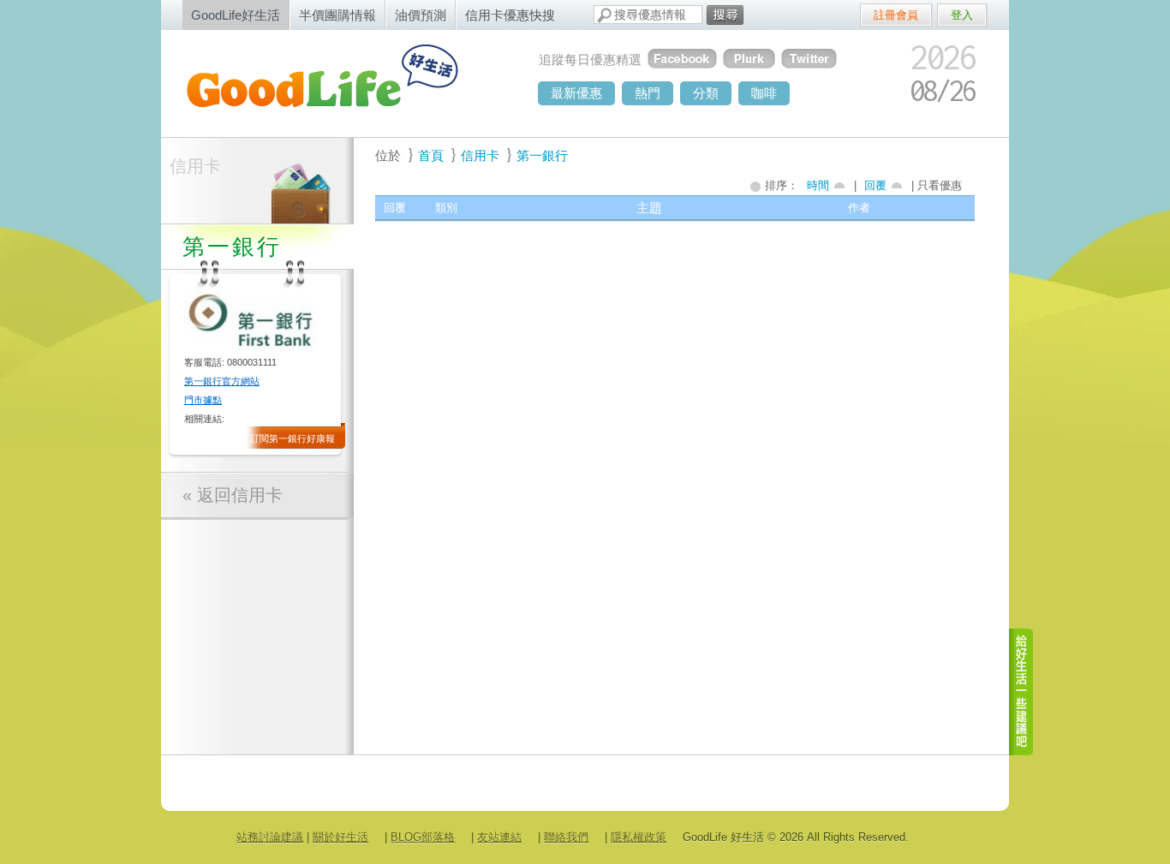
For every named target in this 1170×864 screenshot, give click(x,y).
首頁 (431, 155)
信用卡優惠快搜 (510, 15)
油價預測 (420, 15)
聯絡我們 (566, 837)
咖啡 (764, 93)
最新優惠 (576, 93)
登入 (962, 15)
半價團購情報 (337, 15)
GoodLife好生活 (235, 15)
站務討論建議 (269, 837)
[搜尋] (725, 15)
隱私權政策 (638, 837)
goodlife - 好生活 (341, 82)
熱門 (647, 93)
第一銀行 (542, 155)
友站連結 (499, 837)
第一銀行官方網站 (222, 381)
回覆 (875, 185)
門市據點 (203, 400)
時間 (818, 185)
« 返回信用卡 (232, 495)
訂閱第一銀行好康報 (292, 438)
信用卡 (195, 166)
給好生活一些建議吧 (1022, 692)
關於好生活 (340, 837)
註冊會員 (896, 15)
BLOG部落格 (423, 837)
